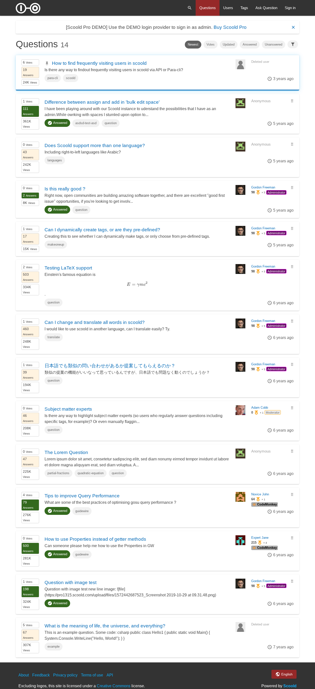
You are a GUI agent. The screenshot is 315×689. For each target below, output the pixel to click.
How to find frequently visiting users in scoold (99, 63)
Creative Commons (113, 686)
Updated (229, 44)
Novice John (260, 494)
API (110, 675)
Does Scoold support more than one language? (95, 145)
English (286, 674)
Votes (210, 44)
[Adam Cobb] (240, 414)
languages (54, 160)
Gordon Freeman (263, 187)
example (53, 646)
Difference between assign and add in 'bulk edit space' (102, 102)
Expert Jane (259, 537)
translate (53, 337)
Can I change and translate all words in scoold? (95, 322)
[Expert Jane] (240, 544)
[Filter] (292, 44)
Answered (250, 44)
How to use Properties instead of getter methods (95, 539)
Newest (193, 44)
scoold (70, 78)
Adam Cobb (259, 407)
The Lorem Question (66, 452)
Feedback (41, 675)
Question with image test (70, 582)
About (23, 675)
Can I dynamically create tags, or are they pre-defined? (102, 229)
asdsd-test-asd (85, 123)
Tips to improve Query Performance (82, 495)
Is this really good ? (65, 188)
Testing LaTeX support (68, 267)
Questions (207, 8)
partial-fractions (58, 473)
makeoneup (55, 244)
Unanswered (273, 44)
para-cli (52, 78)
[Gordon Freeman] (240, 193)
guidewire (82, 511)
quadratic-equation (91, 473)
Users (228, 8)
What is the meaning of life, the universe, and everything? (105, 625)
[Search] (190, 8)
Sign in (290, 8)
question (111, 123)
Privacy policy (65, 675)
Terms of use (92, 675)
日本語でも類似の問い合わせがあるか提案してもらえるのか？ (110, 365)
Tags (244, 8)
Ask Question (266, 8)
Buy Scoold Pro (230, 27)
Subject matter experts (68, 409)
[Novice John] (240, 500)
